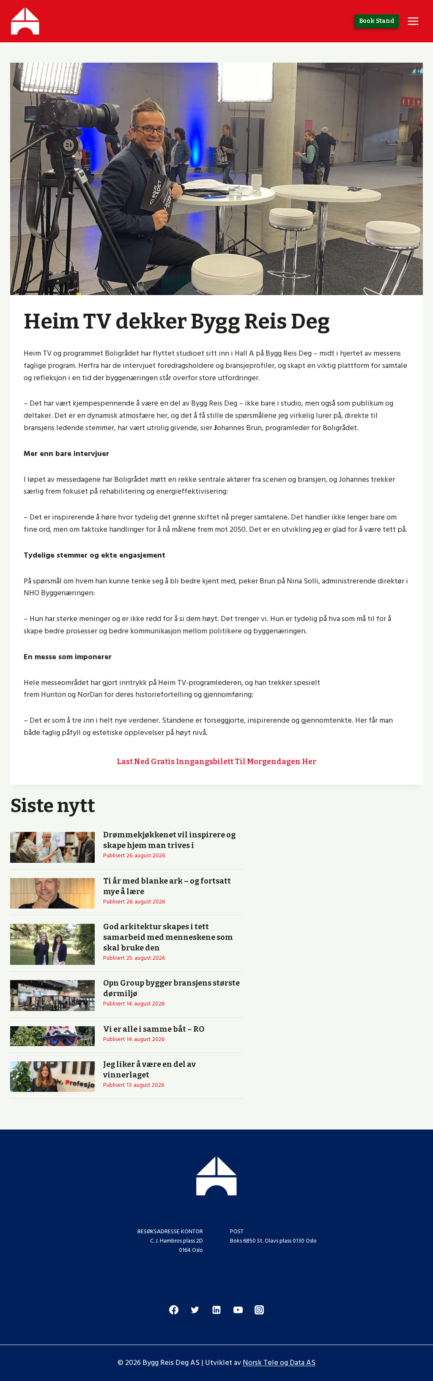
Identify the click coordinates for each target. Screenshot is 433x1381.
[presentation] (52, 847)
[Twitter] (195, 1310)
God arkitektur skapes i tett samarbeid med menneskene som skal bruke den (168, 937)
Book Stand (377, 21)
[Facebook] (173, 1310)
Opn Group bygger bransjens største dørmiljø (171, 988)
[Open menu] (413, 21)
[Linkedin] (216, 1310)
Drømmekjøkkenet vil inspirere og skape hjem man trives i (169, 840)
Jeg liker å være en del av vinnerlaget (149, 1070)
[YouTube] (238, 1310)
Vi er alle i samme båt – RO (153, 1029)
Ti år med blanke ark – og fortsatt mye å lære (167, 886)
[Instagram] (259, 1310)
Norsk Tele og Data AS (279, 1362)
